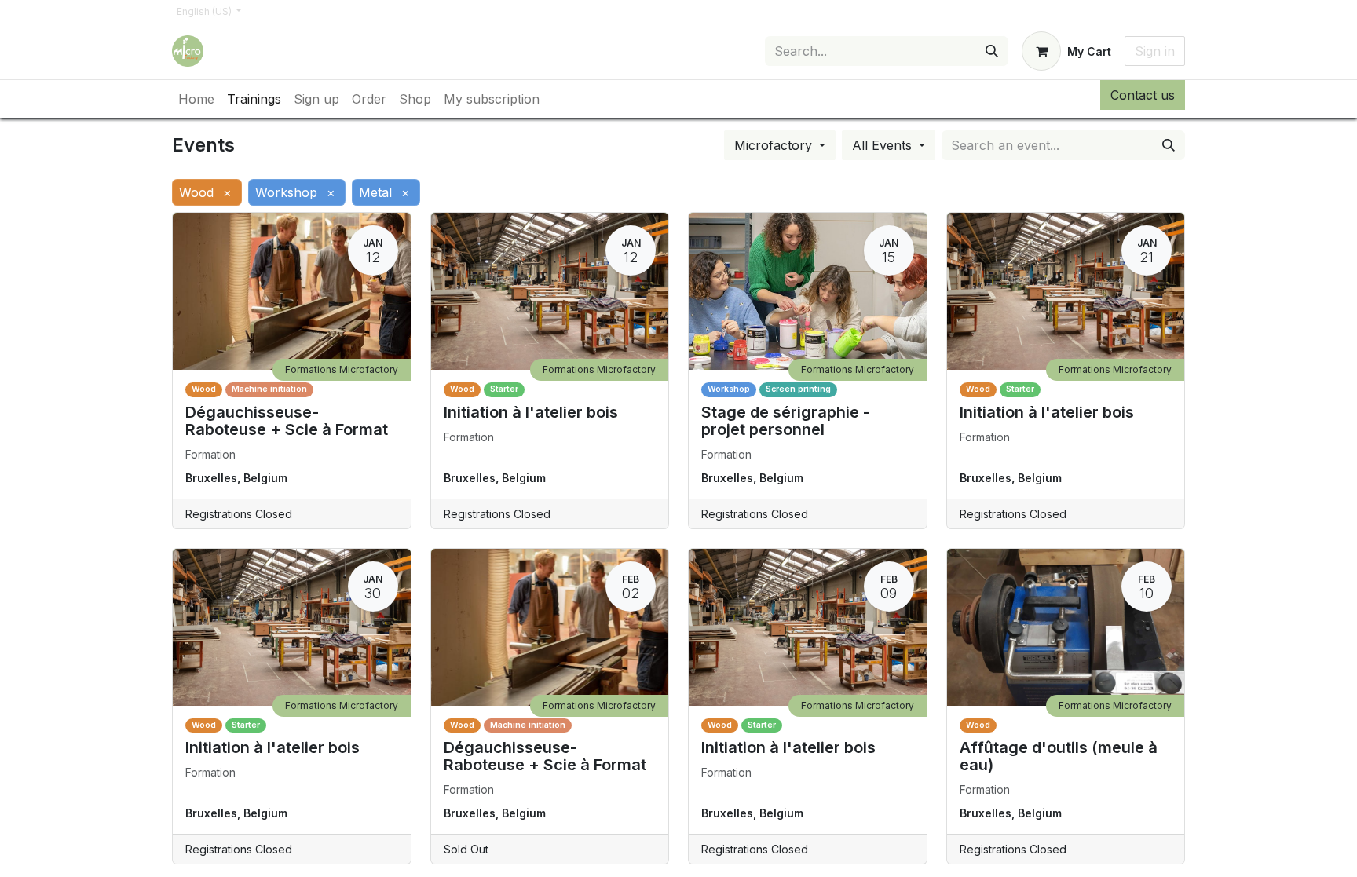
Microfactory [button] (775, 145)
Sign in (1155, 51)
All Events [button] (884, 145)
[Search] (991, 51)
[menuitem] (196, 99)
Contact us (1142, 95)
